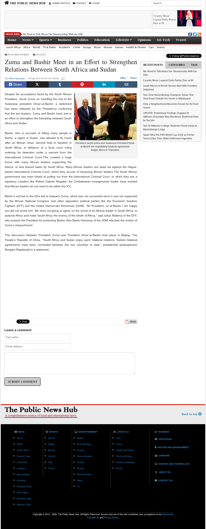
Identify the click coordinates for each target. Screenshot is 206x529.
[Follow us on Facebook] (189, 33)
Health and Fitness (125, 450)
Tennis (51, 468)
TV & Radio (49, 47)
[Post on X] (38, 84)
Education (102, 40)
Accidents (64, 47)
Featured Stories (18, 54)
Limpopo (21, 468)
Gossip (87, 47)
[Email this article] (126, 84)
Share (17, 84)
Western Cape (24, 504)
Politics (83, 40)
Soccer (51, 437)
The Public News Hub (27, 3)
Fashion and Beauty (125, 462)
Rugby (51, 444)
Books (80, 437)
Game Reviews (84, 456)
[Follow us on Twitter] (194, 33)
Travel (181, 40)
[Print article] (131, 322)
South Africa (13, 47)
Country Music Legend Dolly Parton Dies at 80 (164, 19)
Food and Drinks (124, 456)
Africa (26, 47)
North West (22, 492)
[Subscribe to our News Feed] (199, 33)
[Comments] (63, 78)
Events (161, 47)
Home (11, 40)
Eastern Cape (23, 456)
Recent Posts (153, 65)
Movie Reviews (84, 474)
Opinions (144, 40)
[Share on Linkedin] (104, 84)
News (27, 40)
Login (95, 3)
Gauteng (21, 480)
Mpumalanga (23, 474)
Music (97, 47)
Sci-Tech (163, 40)
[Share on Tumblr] (60, 84)
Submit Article (60, 3)
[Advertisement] (78, 19)
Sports (44, 40)
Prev (124, 78)
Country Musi (30, 34)
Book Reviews (84, 444)
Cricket (51, 456)
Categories (177, 65)
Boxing (51, 450)
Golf (50, 462)
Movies (108, 47)
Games (119, 47)
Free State (22, 462)
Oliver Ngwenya (17, 78)
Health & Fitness (136, 47)
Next (132, 78)
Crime (76, 47)
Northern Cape (24, 498)
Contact (80, 3)
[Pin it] (82, 84)
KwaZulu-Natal (24, 486)
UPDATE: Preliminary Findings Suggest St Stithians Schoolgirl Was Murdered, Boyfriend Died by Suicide (170, 117)
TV (78, 486)
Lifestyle (123, 40)
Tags (194, 65)
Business (64, 40)
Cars (151, 47)
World (36, 47)
